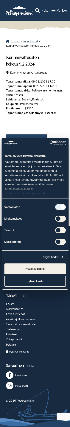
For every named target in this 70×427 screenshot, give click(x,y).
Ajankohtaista (14, 309)
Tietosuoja (13, 329)
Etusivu (15, 41)
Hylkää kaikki (35, 281)
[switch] (60, 219)
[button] (17, 352)
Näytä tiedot (50, 257)
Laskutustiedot (15, 314)
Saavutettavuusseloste (21, 324)
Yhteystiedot (14, 339)
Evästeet (12, 334)
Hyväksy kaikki (35, 268)
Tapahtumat (30, 41)
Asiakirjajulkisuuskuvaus (20, 319)
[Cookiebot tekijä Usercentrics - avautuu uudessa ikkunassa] (50, 142)
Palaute (11, 344)
